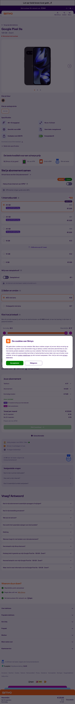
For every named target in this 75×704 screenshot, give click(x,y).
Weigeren (33, 363)
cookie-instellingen (24, 355)
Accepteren (14, 363)
